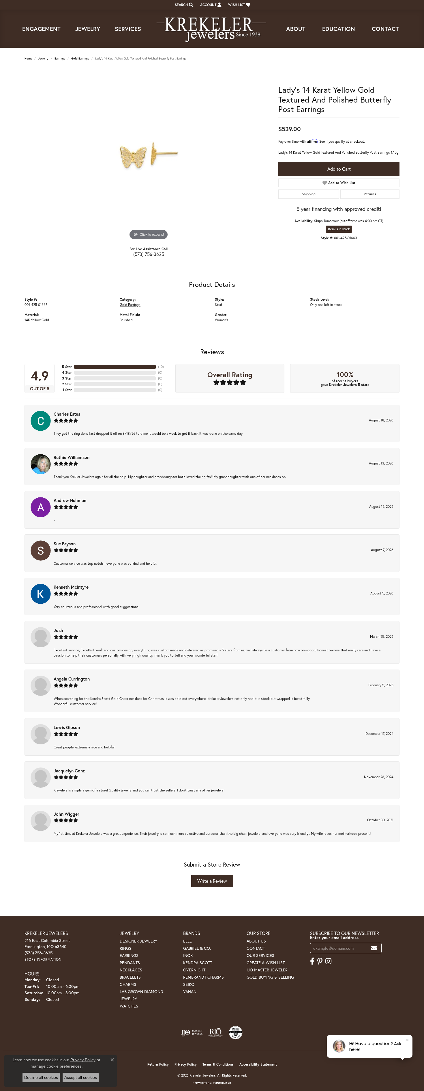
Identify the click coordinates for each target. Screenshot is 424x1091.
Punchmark (222, 1083)
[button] (183, 5)
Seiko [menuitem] (188, 984)
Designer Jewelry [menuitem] (138, 941)
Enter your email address (334, 937)
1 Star (67, 390)
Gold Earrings (80, 58)
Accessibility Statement (258, 1064)
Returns (370, 194)
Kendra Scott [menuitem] (197, 962)
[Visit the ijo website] (192, 1032)
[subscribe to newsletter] (373, 948)
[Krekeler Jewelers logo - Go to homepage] (212, 29)
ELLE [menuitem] (187, 941)
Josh (58, 630)
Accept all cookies (80, 1077)
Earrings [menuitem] (129, 955)
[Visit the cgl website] (235, 1032)
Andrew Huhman (70, 500)
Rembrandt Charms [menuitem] (203, 977)
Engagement (41, 29)
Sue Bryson (65, 544)
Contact (385, 29)
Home (28, 58)
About (295, 29)
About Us (256, 941)
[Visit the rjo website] (215, 1032)
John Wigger (66, 814)
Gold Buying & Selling (270, 977)
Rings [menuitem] (125, 948)
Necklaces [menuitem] (131, 970)
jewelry (43, 58)
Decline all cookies (41, 1077)
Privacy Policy (186, 1064)
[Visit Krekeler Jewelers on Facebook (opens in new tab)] (312, 961)
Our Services (260, 955)
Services (128, 29)
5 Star (67, 367)
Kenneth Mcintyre (71, 587)
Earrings (60, 58)
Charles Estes (67, 414)
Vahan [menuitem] (189, 991)
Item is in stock (339, 229)
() (161, 367)
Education (338, 29)
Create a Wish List (266, 962)
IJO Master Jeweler (267, 970)
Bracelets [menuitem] (130, 977)
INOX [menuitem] (188, 955)
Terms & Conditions (218, 1064)
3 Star (67, 378)
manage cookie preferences (56, 1066)
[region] (148, 154)
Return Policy (158, 1064)
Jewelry (87, 29)
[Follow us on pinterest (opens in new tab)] (319, 961)
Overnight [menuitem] (194, 970)
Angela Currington (72, 679)
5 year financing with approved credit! (339, 208)
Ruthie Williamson (71, 457)
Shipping (309, 194)
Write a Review (212, 881)
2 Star (67, 384)
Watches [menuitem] (129, 1006)
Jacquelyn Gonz (69, 771)
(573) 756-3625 (148, 254)
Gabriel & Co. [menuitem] (197, 948)
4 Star (67, 372)
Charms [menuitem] (128, 984)
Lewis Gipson (67, 727)
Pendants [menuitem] (130, 962)
